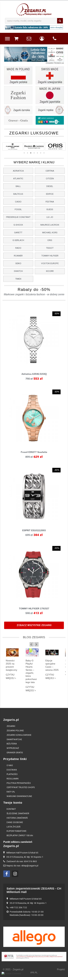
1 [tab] (24, 153)
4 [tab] (34, 153)
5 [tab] (37, 153)
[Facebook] (6, 873)
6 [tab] (40, 153)
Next (59, 56)
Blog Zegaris (34, 637)
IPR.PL (34, 972)
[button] (18, 171)
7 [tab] (44, 153)
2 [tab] (27, 153)
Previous (9, 56)
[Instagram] (15, 873)
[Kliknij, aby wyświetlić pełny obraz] (12, 652)
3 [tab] (30, 153)
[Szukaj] (60, 20)
